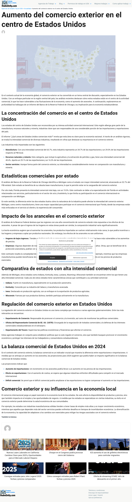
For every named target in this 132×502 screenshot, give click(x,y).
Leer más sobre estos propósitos (84, 253)
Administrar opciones (80, 258)
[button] (92, 241)
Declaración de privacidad (65, 261)
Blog (61, 4)
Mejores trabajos (100, 4)
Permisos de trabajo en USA (78, 4)
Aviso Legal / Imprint (78, 261)
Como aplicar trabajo (121, 4)
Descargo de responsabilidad (98, 493)
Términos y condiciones (97, 490)
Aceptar (52, 258)
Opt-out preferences (53, 261)
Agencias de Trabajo (46, 4)
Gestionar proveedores (45, 253)
